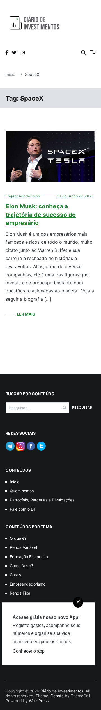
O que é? (18, 538)
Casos (15, 574)
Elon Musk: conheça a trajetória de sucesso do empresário (41, 214)
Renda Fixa (20, 593)
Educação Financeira (29, 556)
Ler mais (26, 314)
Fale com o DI (22, 509)
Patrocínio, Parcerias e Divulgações (42, 499)
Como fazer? (21, 565)
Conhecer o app (29, 651)
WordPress (39, 700)
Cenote (57, 695)
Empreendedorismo (23, 196)
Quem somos (22, 490)
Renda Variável (23, 547)
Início (14, 481)
